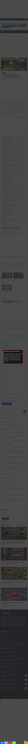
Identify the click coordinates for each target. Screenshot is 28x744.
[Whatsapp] (14, 742)
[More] (26, 742)
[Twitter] (6, 742)
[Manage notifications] (25, 741)
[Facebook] (2, 742)
